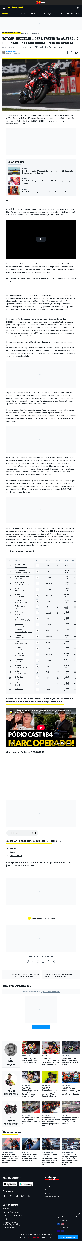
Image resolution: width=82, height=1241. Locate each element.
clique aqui (59, 862)
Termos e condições (25, 1234)
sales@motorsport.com (10, 1219)
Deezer (13, 852)
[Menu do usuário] (78, 8)
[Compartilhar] (67, 52)
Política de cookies (40, 1234)
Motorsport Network (32, 1237)
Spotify (13, 848)
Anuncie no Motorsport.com (11, 1212)
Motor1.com (49, 1186)
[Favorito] (72, 52)
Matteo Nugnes (11, 51)
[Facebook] (28, 961)
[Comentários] (77, 52)
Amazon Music (16, 855)
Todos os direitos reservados (51, 1237)
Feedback (6, 1208)
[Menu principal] (4, 7)
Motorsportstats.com (52, 1196)
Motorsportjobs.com (52, 1190)
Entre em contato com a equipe (13, 1215)
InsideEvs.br (49, 1183)
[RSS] (28, 1196)
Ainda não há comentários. (41, 992)
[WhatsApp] (38, 961)
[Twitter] (33, 961)
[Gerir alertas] (54, 961)
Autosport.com (50, 1193)
